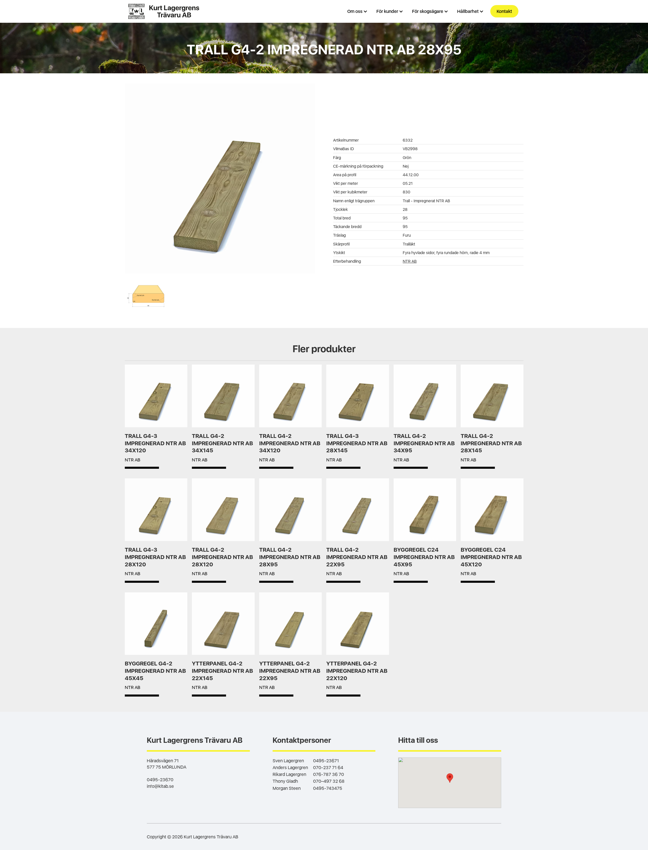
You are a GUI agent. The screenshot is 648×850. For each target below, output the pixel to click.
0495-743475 (327, 788)
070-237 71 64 (328, 767)
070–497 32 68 (329, 781)
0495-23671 (326, 760)
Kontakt (504, 11)
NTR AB (410, 261)
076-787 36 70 (328, 774)
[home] (164, 11)
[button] (358, 11)
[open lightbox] (220, 178)
